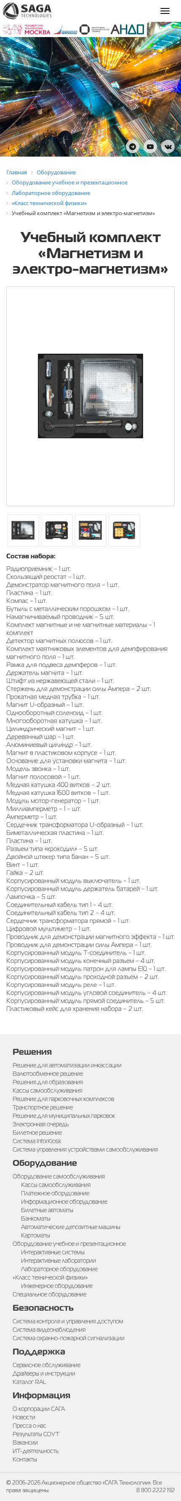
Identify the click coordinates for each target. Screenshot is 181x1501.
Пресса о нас (29, 1425)
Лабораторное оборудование (59, 1269)
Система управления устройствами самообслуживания (85, 1149)
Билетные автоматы (47, 1210)
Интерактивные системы (53, 1252)
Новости (24, 1417)
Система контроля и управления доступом (68, 1321)
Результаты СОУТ (36, 1434)
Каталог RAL (29, 1382)
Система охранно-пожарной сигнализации (69, 1338)
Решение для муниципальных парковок (64, 1116)
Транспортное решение (43, 1107)
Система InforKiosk (37, 1141)
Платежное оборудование (55, 1193)
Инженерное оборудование (57, 1286)
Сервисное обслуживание (46, 1365)
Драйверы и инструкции (44, 1373)
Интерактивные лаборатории (58, 1260)
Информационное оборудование (64, 1201)
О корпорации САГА (39, 1409)
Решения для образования (48, 1082)
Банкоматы (36, 1218)
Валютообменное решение (48, 1073)
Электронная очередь (41, 1124)
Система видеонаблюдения (49, 1329)
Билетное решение (37, 1132)
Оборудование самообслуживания (59, 1176)
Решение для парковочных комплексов (63, 1099)
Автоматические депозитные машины (70, 1227)
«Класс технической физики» (50, 1277)
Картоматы (35, 1235)
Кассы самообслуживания (47, 1090)
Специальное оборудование (49, 1294)
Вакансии (25, 1442)
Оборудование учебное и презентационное (69, 1244)
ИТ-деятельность (36, 1451)
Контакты (25, 1459)
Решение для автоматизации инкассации (67, 1065)
